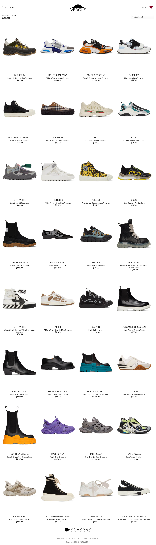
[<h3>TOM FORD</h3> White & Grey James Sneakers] (134, 363)
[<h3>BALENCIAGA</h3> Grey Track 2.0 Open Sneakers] (96, 425)
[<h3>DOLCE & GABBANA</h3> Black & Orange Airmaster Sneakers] (96, 46)
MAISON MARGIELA (57, 391)
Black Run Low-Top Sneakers (134, 203)
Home (3, 15)
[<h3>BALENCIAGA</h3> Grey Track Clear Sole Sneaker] (20, 488)
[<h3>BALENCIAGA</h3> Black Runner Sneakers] (134, 425)
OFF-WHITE (20, 200)
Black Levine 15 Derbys (57, 266)
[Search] (2, 7)
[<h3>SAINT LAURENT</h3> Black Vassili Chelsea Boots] (20, 363)
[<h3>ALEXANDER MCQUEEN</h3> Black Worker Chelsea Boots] (134, 298)
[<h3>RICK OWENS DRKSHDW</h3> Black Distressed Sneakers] (20, 109)
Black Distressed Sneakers (19, 141)
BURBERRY (19, 75)
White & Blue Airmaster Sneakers (58, 78)
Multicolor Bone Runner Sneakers (134, 141)
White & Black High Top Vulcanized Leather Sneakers (19, 331)
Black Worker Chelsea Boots (134, 330)
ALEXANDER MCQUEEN (134, 327)
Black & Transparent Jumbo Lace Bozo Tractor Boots (134, 266)
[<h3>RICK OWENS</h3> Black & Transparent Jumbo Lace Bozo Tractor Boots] (134, 234)
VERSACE (95, 200)
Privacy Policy (74, 538)
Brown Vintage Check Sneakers (57, 141)
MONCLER (58, 200)
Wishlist (95, 538)
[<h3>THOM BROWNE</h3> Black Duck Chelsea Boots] (20, 234)
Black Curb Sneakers (96, 330)
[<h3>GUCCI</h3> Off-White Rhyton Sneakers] (96, 109)
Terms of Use (62, 538)
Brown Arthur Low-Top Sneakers (20, 78)
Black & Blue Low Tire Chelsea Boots (96, 395)
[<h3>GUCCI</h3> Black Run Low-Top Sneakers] (134, 171)
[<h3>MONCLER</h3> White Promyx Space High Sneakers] (58, 171)
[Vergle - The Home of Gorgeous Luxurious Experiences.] (78, 7)
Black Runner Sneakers (134, 457)
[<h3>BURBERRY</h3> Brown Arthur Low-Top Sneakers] (20, 46)
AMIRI (134, 137)
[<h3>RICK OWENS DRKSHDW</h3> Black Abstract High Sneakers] (58, 488)
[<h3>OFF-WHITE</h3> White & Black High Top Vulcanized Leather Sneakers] (20, 298)
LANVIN (96, 327)
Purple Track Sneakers (58, 457)
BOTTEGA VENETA (96, 391)
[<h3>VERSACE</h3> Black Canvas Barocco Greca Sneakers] (96, 171)
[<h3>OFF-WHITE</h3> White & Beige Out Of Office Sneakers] (96, 488)
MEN (6, 7)
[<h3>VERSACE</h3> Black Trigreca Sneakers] (96, 234)
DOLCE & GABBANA (57, 75)
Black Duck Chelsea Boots (19, 266)
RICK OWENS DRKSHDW (20, 137)
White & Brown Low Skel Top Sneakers (58, 330)
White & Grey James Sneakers (134, 395)
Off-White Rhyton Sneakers (96, 141)
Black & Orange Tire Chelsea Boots (20, 457)
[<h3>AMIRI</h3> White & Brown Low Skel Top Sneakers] (58, 298)
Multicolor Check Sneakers (134, 78)
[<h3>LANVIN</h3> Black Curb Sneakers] (96, 298)
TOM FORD (134, 391)
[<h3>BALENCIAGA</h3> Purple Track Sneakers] (58, 425)
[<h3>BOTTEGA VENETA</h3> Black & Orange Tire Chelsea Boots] (20, 425)
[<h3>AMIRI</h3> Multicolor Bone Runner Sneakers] (134, 109)
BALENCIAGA (57, 454)
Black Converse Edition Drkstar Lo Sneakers (134, 519)
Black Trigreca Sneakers (96, 266)
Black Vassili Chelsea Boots (19, 395)
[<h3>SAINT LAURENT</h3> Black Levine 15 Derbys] (58, 234)
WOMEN (13, 7)
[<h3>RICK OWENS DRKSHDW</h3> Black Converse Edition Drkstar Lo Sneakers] (134, 488)
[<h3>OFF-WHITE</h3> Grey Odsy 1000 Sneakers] (20, 171)
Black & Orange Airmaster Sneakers (96, 78)
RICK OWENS (134, 262)
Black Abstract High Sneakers (58, 519)
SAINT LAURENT (58, 262)
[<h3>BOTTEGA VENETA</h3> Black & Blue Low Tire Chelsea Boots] (96, 363)
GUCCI (96, 137)
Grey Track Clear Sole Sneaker (20, 519)
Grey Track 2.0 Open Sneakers (96, 457)
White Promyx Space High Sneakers (58, 203)
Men (8, 15)
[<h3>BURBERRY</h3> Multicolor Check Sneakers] (134, 46)
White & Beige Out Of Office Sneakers (96, 519)
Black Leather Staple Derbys (58, 395)
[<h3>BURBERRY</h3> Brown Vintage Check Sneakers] (58, 109)
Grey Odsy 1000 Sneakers (19, 203)
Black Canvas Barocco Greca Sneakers (96, 203)
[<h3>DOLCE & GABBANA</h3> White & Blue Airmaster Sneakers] (58, 46)
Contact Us (86, 538)
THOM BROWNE (20, 262)
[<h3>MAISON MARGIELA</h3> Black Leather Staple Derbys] (58, 363)
